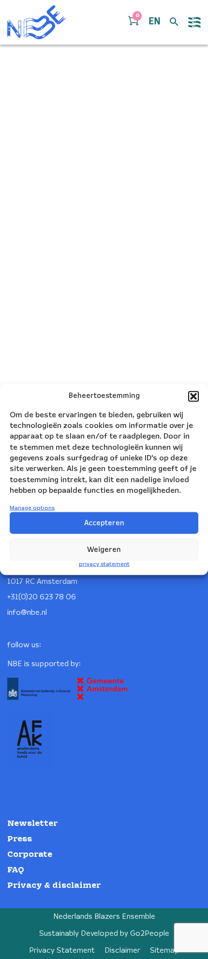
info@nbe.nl (27, 612)
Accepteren (104, 523)
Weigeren (104, 550)
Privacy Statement (62, 950)
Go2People (149, 933)
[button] (193, 396)
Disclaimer (122, 950)
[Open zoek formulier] (174, 22)
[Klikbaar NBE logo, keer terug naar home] (36, 22)
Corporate (29, 854)
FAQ (15, 870)
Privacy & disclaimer (54, 885)
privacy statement (104, 564)
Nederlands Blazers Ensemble (104, 916)
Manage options (32, 507)
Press (19, 839)
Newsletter (32, 823)
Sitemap (164, 950)
